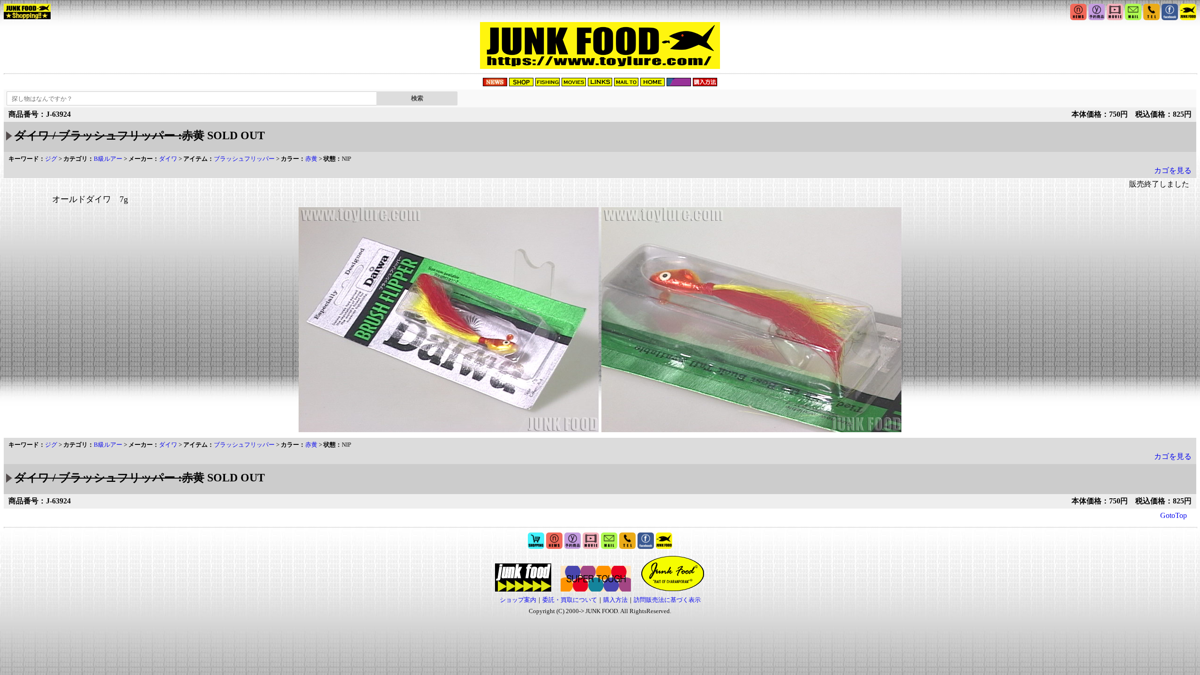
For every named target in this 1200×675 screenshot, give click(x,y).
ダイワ (168, 158)
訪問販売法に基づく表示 (667, 599)
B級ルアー (108, 158)
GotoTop (1173, 515)
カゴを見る (1173, 170)
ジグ (51, 158)
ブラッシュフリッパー (244, 158)
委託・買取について (569, 599)
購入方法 (615, 599)
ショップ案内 (518, 599)
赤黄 (311, 158)
